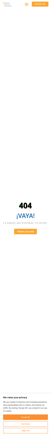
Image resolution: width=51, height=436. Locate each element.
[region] (25, 414)
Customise (25, 424)
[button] (26, 4)
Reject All (25, 431)
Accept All (25, 417)
